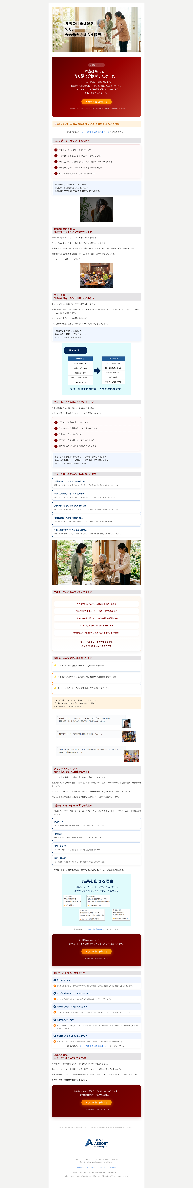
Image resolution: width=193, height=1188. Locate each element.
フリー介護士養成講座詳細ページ (94, 132)
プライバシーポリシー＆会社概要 (105, 1167)
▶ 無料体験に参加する (96, 102)
